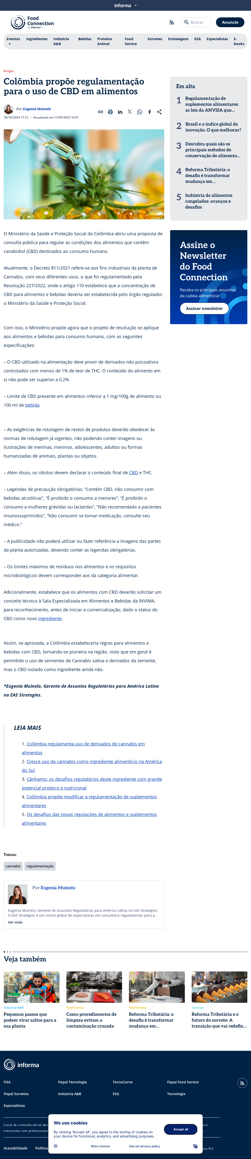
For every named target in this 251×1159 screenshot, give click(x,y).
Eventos (13, 38)
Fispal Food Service (183, 1082)
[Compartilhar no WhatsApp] (140, 112)
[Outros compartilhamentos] (159, 112)
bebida (32, 405)
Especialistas (217, 38)
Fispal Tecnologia (72, 1082)
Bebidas (84, 38)
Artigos (9, 71)
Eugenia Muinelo (37, 108)
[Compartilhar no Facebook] (149, 112)
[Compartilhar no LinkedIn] (120, 112)
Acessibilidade (15, 1148)
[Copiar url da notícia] (100, 112)
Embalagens (178, 38)
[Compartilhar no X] (130, 112)
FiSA (7, 1082)
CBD (133, 472)
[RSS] (172, 22)
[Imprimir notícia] (110, 112)
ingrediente (50, 618)
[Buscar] (186, 22)
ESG (197, 38)
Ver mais (15, 922)
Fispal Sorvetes (16, 1093)
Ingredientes (37, 38)
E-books (239, 41)
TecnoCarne (123, 1082)
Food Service (131, 41)
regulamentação (40, 866)
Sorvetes (155, 38)
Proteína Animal (104, 41)
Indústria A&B (61, 41)
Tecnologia (176, 1093)
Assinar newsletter (204, 308)
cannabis (13, 866)
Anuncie (230, 22)
